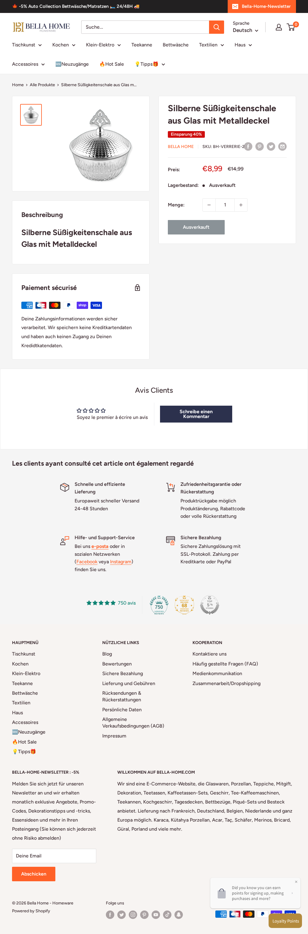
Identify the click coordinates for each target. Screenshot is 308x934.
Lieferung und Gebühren (128, 683)
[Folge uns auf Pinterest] (144, 914)
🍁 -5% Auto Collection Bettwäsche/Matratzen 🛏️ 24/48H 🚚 (76, 6)
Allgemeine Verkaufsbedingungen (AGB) (133, 722)
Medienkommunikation (217, 673)
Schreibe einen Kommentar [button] (196, 414)
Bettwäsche (176, 45)
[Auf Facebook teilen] (248, 146)
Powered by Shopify (31, 911)
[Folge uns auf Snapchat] (178, 914)
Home (18, 84)
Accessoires (25, 64)
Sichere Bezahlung (122, 673)
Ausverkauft (196, 227)
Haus (240, 45)
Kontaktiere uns (209, 654)
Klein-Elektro (100, 45)
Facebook (86, 561)
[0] (291, 27)
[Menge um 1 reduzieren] (209, 205)
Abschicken (33, 874)
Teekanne (141, 45)
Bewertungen (117, 664)
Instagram (120, 561)
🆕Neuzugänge (72, 64)
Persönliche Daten (122, 709)
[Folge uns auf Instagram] (133, 914)
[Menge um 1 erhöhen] (241, 205)
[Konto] (279, 27)
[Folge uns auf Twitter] (121, 914)
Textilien (208, 45)
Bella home (181, 146)
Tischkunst (23, 45)
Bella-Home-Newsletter (266, 6)
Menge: (176, 205)
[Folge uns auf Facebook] (110, 914)
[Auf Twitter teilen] (271, 146)
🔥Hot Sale (111, 64)
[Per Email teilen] (282, 146)
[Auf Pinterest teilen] (259, 146)
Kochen (60, 45)
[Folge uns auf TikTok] (167, 914)
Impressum (114, 736)
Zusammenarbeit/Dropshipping (226, 683)
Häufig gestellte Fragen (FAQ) (225, 664)
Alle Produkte (42, 84)
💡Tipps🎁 (146, 64)
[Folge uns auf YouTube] (156, 914)
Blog (107, 654)
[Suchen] (216, 27)
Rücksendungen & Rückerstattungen (121, 696)
